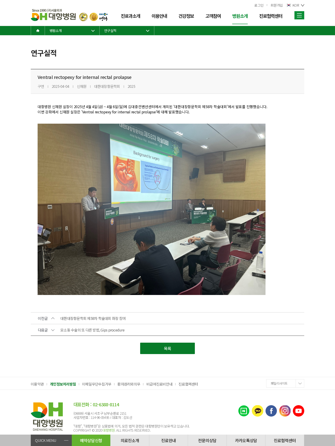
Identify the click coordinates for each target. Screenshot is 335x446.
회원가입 (277, 5)
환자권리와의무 (128, 384)
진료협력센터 (188, 384)
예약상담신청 (91, 440)
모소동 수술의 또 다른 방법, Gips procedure (92, 330)
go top (329, 440)
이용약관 (37, 384)
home (38, 30)
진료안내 (168, 440)
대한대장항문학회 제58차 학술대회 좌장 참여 (93, 318)
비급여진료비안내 (159, 384)
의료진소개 (130, 440)
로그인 (258, 5)
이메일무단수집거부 (96, 384)
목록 (167, 348)
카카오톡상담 (246, 440)
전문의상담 (207, 440)
